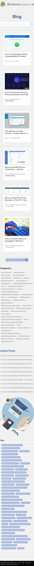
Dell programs (5, 283)
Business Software (7, 280)
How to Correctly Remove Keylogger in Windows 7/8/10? (15, 240)
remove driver (25, 502)
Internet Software (19, 300)
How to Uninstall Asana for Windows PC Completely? (18, 376)
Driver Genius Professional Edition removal (13, 481)
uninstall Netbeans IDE (8, 539)
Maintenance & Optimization (10, 305)
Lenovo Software (6, 303)
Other (26, 319)
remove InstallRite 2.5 (8, 509)
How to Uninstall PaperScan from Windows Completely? (18, 355)
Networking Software (18, 311)
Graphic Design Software (9, 292)
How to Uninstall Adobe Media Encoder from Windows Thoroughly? (18, 388)
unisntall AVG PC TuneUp (9, 548)
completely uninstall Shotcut (10, 454)
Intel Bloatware (25, 297)
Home (19, 562)
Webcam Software (22, 339)
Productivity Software (8, 328)
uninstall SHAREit (7, 542)
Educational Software (15, 286)
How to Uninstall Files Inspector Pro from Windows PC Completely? (18, 363)
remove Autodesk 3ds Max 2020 (10, 502)
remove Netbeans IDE (8, 515)
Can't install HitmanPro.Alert (10, 451)
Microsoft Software (7, 308)
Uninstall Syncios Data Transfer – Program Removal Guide (16, 133)
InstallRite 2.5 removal (22, 484)
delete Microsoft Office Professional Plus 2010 (14, 472)
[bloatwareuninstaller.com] (15, 4)
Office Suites (5, 314)
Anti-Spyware (5, 275)
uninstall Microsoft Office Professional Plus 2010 (14, 536)
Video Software (24, 336)
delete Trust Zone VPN (19, 478)
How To (7, 61)
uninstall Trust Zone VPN (21, 542)
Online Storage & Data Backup (11, 316)
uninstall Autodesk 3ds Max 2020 (11, 527)
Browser (26, 278)
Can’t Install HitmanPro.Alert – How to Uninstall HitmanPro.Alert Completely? (18, 380)
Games (19, 289)
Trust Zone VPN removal (20, 521)
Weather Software (7, 339)
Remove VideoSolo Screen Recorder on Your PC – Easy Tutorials (16, 200)
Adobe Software (19, 272)
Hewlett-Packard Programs (10, 294)
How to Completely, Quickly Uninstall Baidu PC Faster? (16, 55)
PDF (18, 325)
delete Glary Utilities (8, 469)
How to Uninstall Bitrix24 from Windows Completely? (18, 372)
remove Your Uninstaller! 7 (24, 518)
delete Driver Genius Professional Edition (13, 466)
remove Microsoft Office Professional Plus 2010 (14, 512)
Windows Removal (7, 341)
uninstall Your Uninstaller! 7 (9, 545)
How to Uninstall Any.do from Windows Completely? (18, 367)
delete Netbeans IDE (8, 475)
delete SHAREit (6, 478)
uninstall (5, 524)
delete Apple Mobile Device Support (12, 460)
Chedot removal (24, 451)
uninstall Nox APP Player (23, 539)
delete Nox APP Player (21, 475)
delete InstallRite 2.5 (21, 469)
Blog (23, 562)
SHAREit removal (7, 521)
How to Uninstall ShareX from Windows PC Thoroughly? (18, 392)
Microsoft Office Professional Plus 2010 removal (14, 487)
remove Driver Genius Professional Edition (13, 505)
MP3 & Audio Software (17, 174)
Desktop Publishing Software (22, 283)
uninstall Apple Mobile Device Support (20, 524)
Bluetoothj (17, 278)
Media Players (27, 305)
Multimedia (4, 311)
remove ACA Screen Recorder (10, 496)
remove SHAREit (21, 515)
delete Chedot (25, 463)
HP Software (13, 297)
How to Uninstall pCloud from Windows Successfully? (18, 384)
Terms (16, 564)
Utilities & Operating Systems (10, 333)
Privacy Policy (10, 564)
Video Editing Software (17, 205)
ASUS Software (6, 278)
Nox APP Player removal (23, 493)
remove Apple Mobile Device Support (12, 499)
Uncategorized (6, 330)
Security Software (24, 328)
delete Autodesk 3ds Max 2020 (10, 463)
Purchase (3, 564)
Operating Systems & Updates (11, 319)
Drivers (3, 286)
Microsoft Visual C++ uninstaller (10, 490)
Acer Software (6, 272)
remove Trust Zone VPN (8, 518)
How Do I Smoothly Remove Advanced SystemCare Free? (16, 93)
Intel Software (5, 300)
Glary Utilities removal (8, 484)
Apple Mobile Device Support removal (12, 445)
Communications (21, 280)
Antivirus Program (18, 275)
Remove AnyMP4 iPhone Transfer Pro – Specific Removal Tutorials (15, 169)
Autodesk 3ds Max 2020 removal (11, 448)
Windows (21, 548)
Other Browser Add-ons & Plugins (12, 322)
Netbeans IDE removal (8, 493)
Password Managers (17, 245)
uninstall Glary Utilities (8, 533)
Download (27, 562)
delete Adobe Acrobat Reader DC (11, 457)
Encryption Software (8, 289)
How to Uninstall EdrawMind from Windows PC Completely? (18, 359)
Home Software (26, 294)
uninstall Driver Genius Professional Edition (13, 530)
